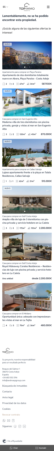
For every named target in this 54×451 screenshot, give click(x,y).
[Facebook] (15, 426)
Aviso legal (7, 397)
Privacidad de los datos (14, 403)
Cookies (6, 408)
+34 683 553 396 (9, 377)
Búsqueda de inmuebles (14, 385)
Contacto (7, 391)
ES (4, 6)
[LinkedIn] (24, 426)
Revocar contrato (11, 414)
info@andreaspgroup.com (13, 380)
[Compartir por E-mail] (8, 420)
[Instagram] (50, 435)
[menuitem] (27, 386)
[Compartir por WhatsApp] (4, 420)
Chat (15, 448)
